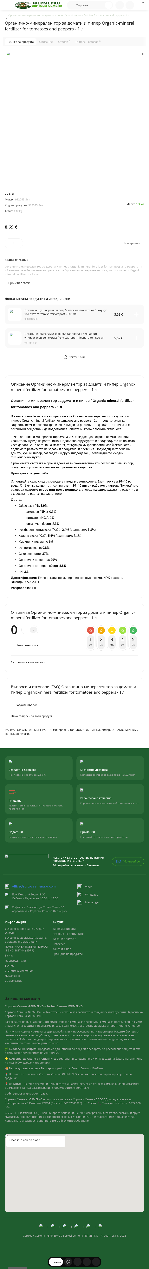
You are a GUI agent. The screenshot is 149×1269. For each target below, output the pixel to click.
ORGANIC (118, 730)
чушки (24, 734)
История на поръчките (68, 934)
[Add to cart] (136, 314)
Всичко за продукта (21, 42)
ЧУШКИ (95, 730)
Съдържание (13, 980)
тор (72, 730)
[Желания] (87, 1262)
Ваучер (10, 965)
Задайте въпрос (26, 705)
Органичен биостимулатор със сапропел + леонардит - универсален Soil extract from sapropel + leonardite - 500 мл (64, 335)
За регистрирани (64, 929)
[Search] (108, 5)
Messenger (92, 902)
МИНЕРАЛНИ (43, 730)
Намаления (12, 975)
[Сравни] (96, 1262)
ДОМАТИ (82, 730)
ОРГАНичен (25, 730)
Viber (88, 887)
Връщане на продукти (68, 954)
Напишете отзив (27, 645)
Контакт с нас (62, 949)
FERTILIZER (12, 734)
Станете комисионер (19, 970)
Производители (15, 960)
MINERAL (131, 730)
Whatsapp (91, 894)
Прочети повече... (20, 283)
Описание (46, 42)
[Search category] (71, 5)
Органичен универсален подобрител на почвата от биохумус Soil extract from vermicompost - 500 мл (65, 312)
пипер (105, 730)
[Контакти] (119, 5)
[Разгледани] (68, 1262)
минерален (60, 730)
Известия (59, 944)
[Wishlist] (140, 196)
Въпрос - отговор (87, 42)
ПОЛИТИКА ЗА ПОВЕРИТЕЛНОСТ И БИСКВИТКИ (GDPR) (27, 948)
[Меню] (8, 5)
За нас (9, 955)
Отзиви (64, 42)
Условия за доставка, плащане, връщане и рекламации (26, 939)
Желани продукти (64, 939)
